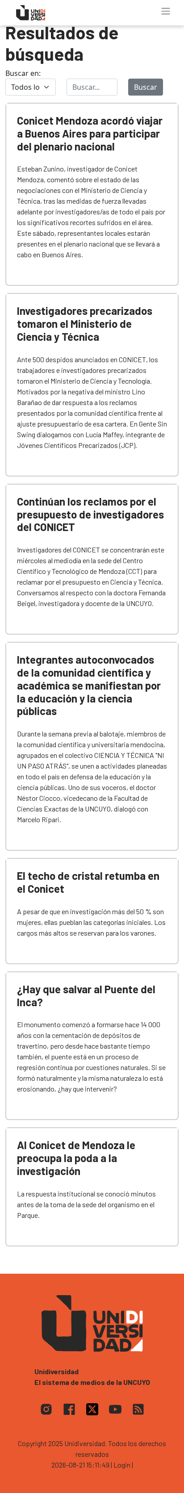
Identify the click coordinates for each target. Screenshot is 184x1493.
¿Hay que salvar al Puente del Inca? (86, 995)
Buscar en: (23, 73)
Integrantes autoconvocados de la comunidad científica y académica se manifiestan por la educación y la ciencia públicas (89, 685)
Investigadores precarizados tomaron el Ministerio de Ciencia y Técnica (84, 323)
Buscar (145, 87)
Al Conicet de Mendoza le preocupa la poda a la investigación (76, 1157)
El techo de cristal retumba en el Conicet (88, 882)
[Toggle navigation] (166, 11)
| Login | (122, 1464)
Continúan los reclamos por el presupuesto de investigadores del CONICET (90, 514)
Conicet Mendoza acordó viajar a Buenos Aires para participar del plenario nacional (90, 133)
